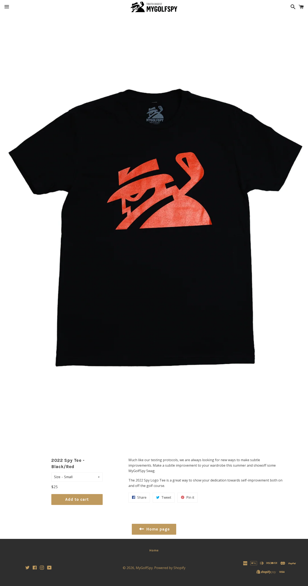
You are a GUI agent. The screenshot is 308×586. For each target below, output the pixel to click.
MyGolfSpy (144, 567)
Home (154, 550)
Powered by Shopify (169, 567)
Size (57, 477)
